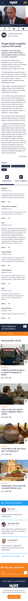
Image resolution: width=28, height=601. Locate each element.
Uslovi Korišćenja (20, 581)
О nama (4, 581)
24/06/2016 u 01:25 (6, 310)
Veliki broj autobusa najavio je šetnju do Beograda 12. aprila (13, 372)
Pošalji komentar (21, 181)
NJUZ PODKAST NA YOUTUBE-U (8, 327)
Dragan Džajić (5, 166)
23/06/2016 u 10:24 (6, 290)
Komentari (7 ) (7, 181)
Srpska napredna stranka (18, 166)
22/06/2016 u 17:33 (6, 190)
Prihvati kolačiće (14, 596)
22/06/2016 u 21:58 (6, 272)
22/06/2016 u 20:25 (6, 225)
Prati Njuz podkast (6, 333)
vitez (3, 288)
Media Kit (10, 581)
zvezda (4, 169)
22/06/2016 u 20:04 (6, 208)
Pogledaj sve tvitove (11, 556)
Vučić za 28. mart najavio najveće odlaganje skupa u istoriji (12, 411)
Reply (3, 202)
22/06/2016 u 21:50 (6, 254)
